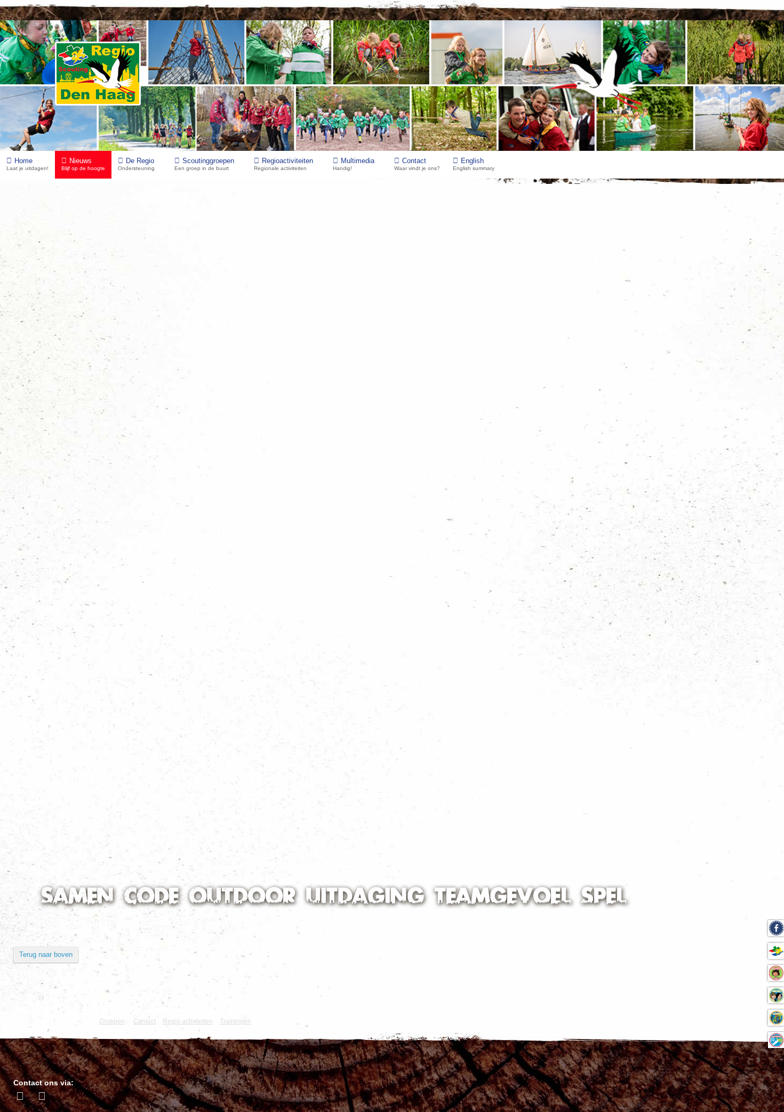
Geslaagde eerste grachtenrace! (94, 202)
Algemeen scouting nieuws (79, 590)
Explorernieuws (58, 743)
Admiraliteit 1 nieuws (68, 787)
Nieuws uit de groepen (85, 224)
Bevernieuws (53, 677)
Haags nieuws (55, 612)
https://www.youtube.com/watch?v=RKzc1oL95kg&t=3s (433, 381)
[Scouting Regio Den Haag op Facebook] (21, 1096)
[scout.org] (74, 1014)
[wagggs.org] (22, 1014)
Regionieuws (53, 634)
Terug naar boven (46, 954)
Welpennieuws (56, 699)
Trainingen (49, 655)
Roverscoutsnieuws (66, 765)
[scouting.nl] (48, 1018)
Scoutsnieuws (55, 721)
